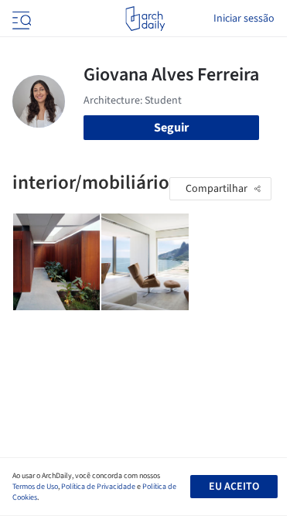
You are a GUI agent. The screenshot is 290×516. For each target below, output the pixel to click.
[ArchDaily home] (145, 18)
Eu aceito (234, 486)
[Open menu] (20, 18)
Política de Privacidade (98, 486)
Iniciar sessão (244, 18)
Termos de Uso (35, 486)
